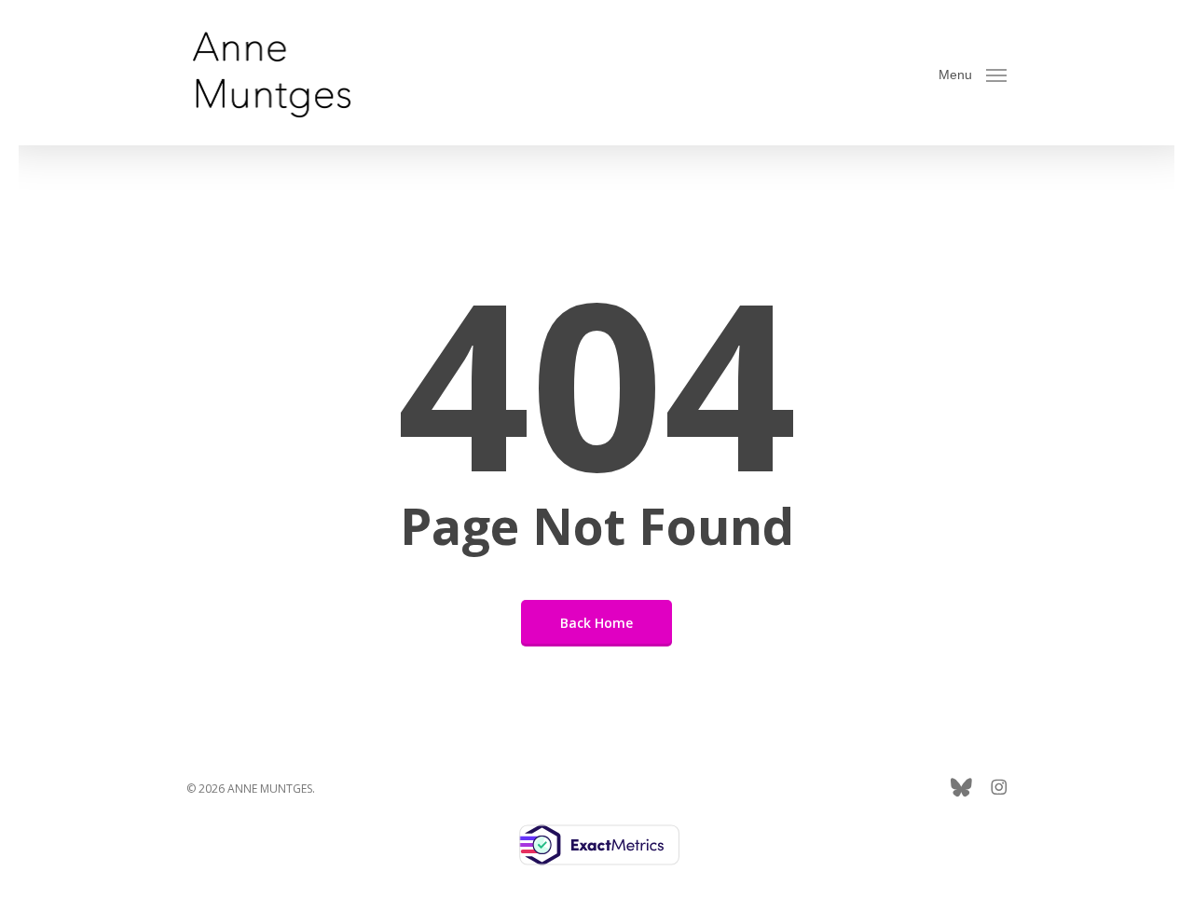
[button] (973, 73)
